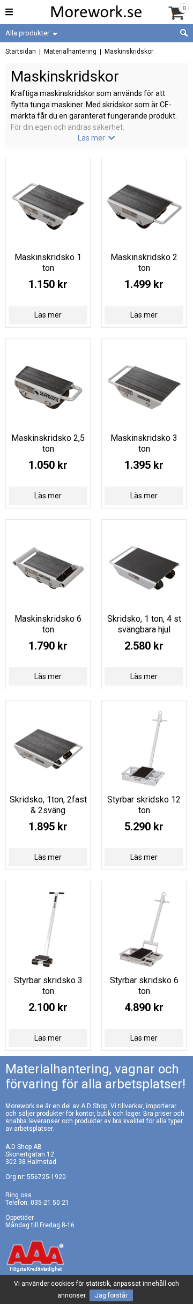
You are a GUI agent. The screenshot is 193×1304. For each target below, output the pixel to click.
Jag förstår (111, 1295)
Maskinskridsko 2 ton (143, 262)
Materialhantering (70, 51)
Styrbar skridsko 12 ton (144, 804)
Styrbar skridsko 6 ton (144, 985)
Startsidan (20, 51)
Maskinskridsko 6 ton (47, 624)
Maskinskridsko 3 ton (143, 443)
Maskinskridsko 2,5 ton (48, 443)
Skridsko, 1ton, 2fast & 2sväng (48, 804)
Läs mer (48, 315)
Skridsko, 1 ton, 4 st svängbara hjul (144, 624)
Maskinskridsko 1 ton (47, 262)
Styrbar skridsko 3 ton (48, 985)
